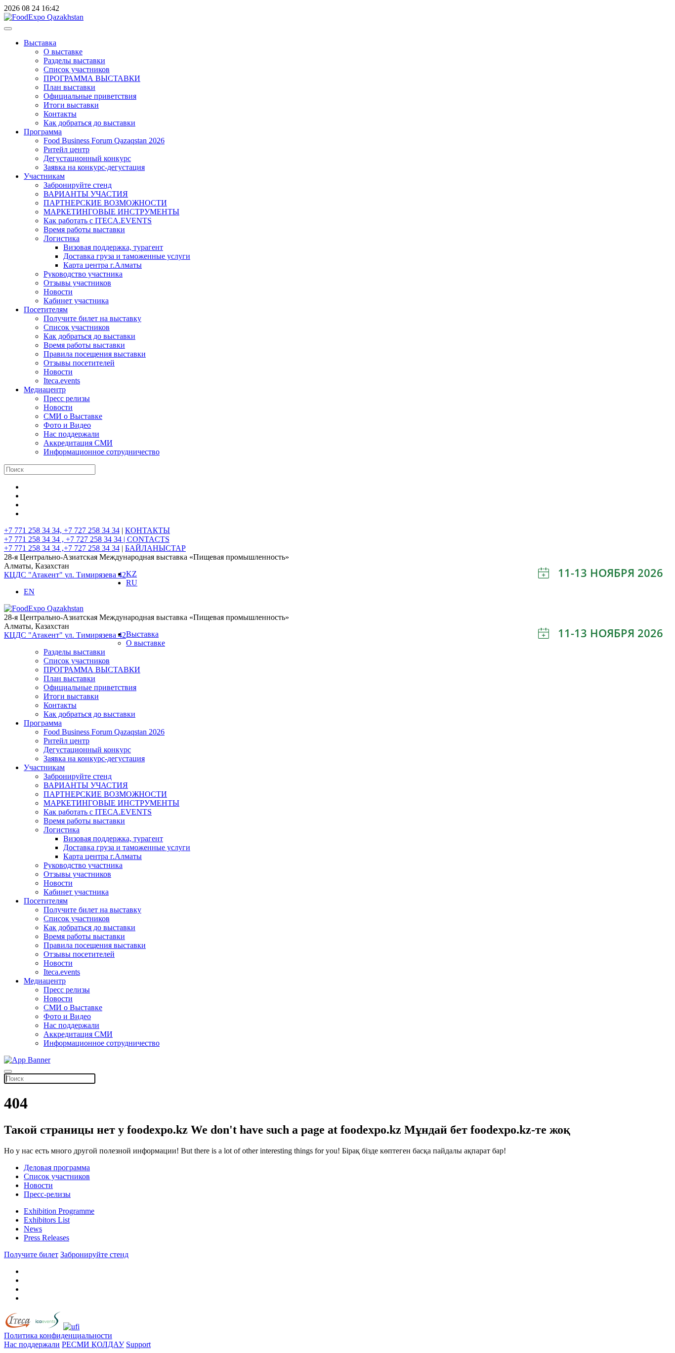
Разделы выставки (74, 60)
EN (29, 591)
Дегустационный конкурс (87, 158)
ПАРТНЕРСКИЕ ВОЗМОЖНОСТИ (105, 203)
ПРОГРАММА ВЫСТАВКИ (91, 78)
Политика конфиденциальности (58, 1335)
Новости (58, 291)
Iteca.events (61, 380)
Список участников (76, 69)
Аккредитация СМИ (78, 443)
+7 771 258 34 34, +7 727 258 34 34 (62, 530)
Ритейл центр (66, 149)
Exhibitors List (47, 1220)
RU (131, 582)
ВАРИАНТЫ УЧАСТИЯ (85, 194)
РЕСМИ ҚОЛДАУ (93, 1344)
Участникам (44, 176)
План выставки (69, 87)
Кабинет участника (76, 300)
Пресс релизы (66, 398)
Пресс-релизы (47, 1194)
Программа (43, 131)
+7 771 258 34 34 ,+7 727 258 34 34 (62, 548)
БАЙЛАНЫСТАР (155, 548)
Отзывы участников (77, 283)
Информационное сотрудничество (101, 452)
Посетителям (46, 309)
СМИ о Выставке (72, 416)
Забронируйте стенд (77, 185)
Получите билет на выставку (92, 318)
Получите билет (31, 1254)
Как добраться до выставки (89, 123)
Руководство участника (83, 274)
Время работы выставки (84, 229)
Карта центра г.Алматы (102, 265)
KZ (131, 574)
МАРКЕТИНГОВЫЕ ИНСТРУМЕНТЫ (111, 211)
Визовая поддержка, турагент (113, 247)
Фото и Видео (67, 425)
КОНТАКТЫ (147, 530)
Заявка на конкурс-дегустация (94, 167)
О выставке (63, 51)
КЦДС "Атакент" (34, 575)
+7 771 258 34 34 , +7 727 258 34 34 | (65, 539)
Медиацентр (45, 389)
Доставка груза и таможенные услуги (126, 256)
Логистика (61, 238)
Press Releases (46, 1237)
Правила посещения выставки (94, 354)
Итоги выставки (71, 105)
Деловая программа (57, 1167)
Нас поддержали (71, 434)
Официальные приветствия (89, 96)
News (33, 1229)
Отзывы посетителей (79, 363)
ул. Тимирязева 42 (95, 575)
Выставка (40, 43)
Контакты (60, 114)
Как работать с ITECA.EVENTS (97, 220)
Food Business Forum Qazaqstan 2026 (104, 140)
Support (138, 1344)
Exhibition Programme (59, 1211)
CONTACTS (148, 539)
